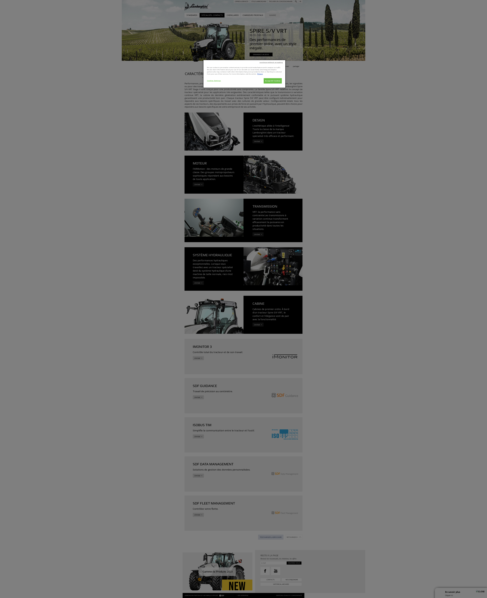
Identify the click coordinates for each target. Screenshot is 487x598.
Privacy (260, 74)
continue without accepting (271, 62)
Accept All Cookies (272, 81)
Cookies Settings (214, 81)
